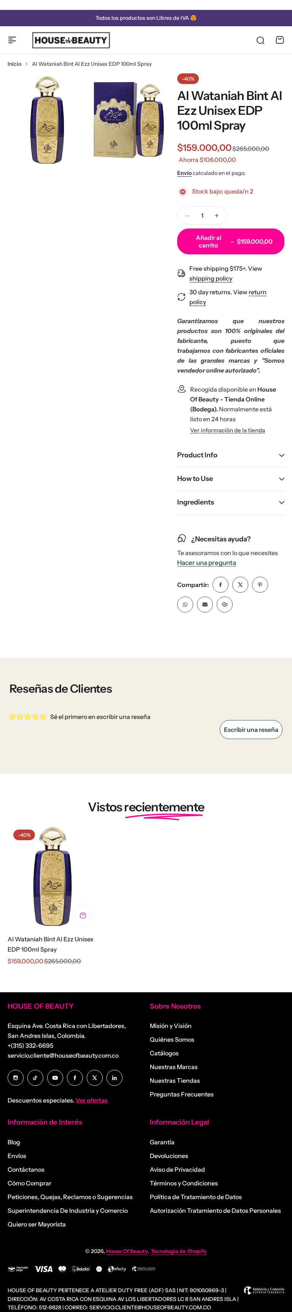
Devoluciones (169, 1156)
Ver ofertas (92, 1100)
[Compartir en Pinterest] (260, 585)
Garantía (162, 1142)
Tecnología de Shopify (179, 1251)
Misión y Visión (171, 1026)
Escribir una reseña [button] (251, 729)
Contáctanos (26, 1169)
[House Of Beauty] (71, 40)
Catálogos (164, 1053)
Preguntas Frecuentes (182, 1094)
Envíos (17, 1156)
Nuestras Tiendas (175, 1080)
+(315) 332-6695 (30, 1045)
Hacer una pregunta (206, 563)
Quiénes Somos (172, 1039)
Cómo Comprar (29, 1183)
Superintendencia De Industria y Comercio (68, 1210)
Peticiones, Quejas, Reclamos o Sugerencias (70, 1197)
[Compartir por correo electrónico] (205, 604)
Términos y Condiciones (184, 1183)
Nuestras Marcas (174, 1067)
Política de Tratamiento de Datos (196, 1197)
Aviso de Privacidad (177, 1169)
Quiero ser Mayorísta (37, 1224)
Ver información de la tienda (227, 430)
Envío (184, 173)
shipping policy (210, 278)
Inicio (14, 63)
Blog (14, 1142)
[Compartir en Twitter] (240, 585)
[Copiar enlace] (225, 604)
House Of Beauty (127, 1251)
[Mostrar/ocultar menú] (12, 40)
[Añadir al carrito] (83, 915)
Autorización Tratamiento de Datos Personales (215, 1210)
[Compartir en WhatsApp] (185, 604)
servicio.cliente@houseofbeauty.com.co (63, 1055)
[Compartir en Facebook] (221, 585)
